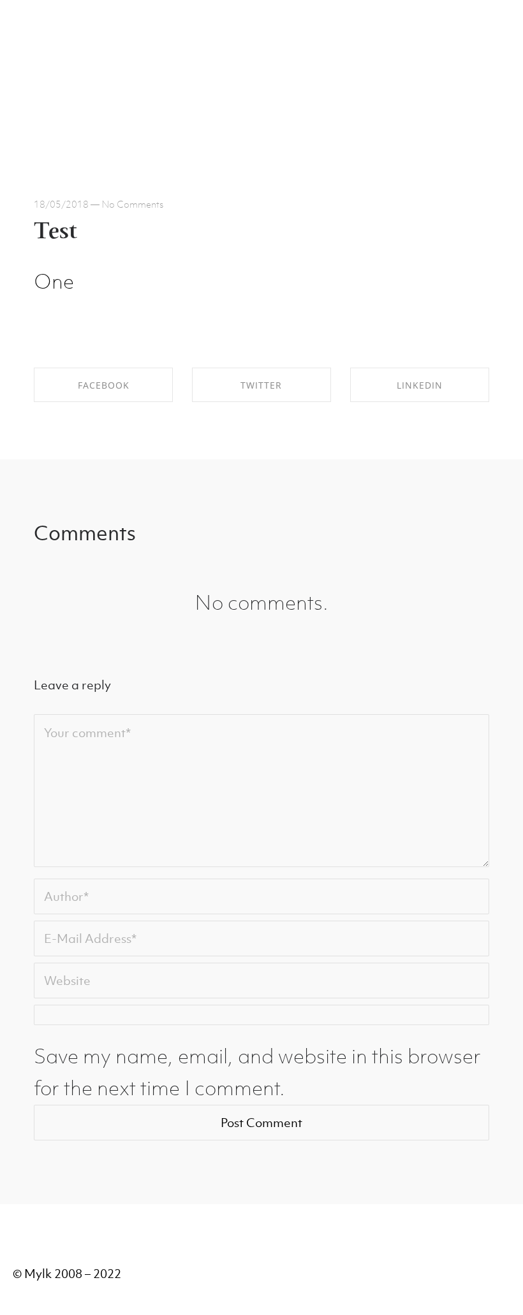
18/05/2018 (61, 204)
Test (55, 233)
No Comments (132, 204)
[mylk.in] (45, 63)
